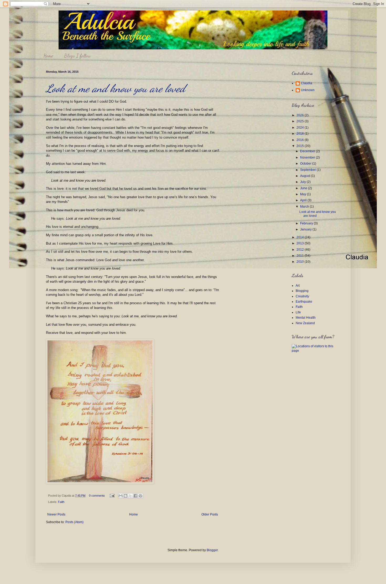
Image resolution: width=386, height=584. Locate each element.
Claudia (306, 83)
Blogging (302, 291)
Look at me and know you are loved (115, 88)
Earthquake (304, 301)
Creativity (302, 296)
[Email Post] (111, 495)
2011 (300, 255)
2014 (300, 237)
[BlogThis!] (125, 495)
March (305, 206)
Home (48, 55)
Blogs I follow (77, 55)
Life (298, 312)
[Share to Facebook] (135, 495)
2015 (300, 146)
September (308, 170)
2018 (300, 133)
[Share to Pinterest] (140, 495)
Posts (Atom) (74, 522)
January (306, 229)
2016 (300, 140)
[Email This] (120, 495)
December (308, 151)
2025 (300, 121)
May (303, 194)
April (303, 200)
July (303, 182)
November (308, 157)
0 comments (97, 495)
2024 (300, 127)
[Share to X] (130, 495)
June (304, 188)
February (307, 223)
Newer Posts (56, 514)
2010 (300, 262)
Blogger (212, 550)
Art (298, 285)
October (306, 163)
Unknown (308, 90)
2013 (300, 243)
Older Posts (209, 514)
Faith (61, 501)
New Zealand (305, 323)
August (305, 176)
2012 (300, 249)
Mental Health (306, 317)
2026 (300, 115)
